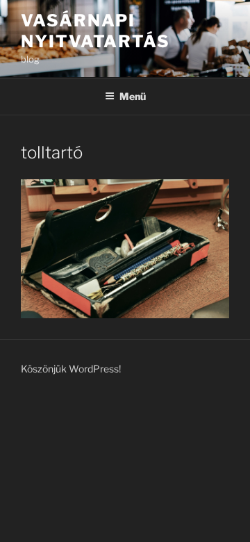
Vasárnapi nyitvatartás (95, 30)
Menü (132, 96)
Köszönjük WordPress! (71, 369)
